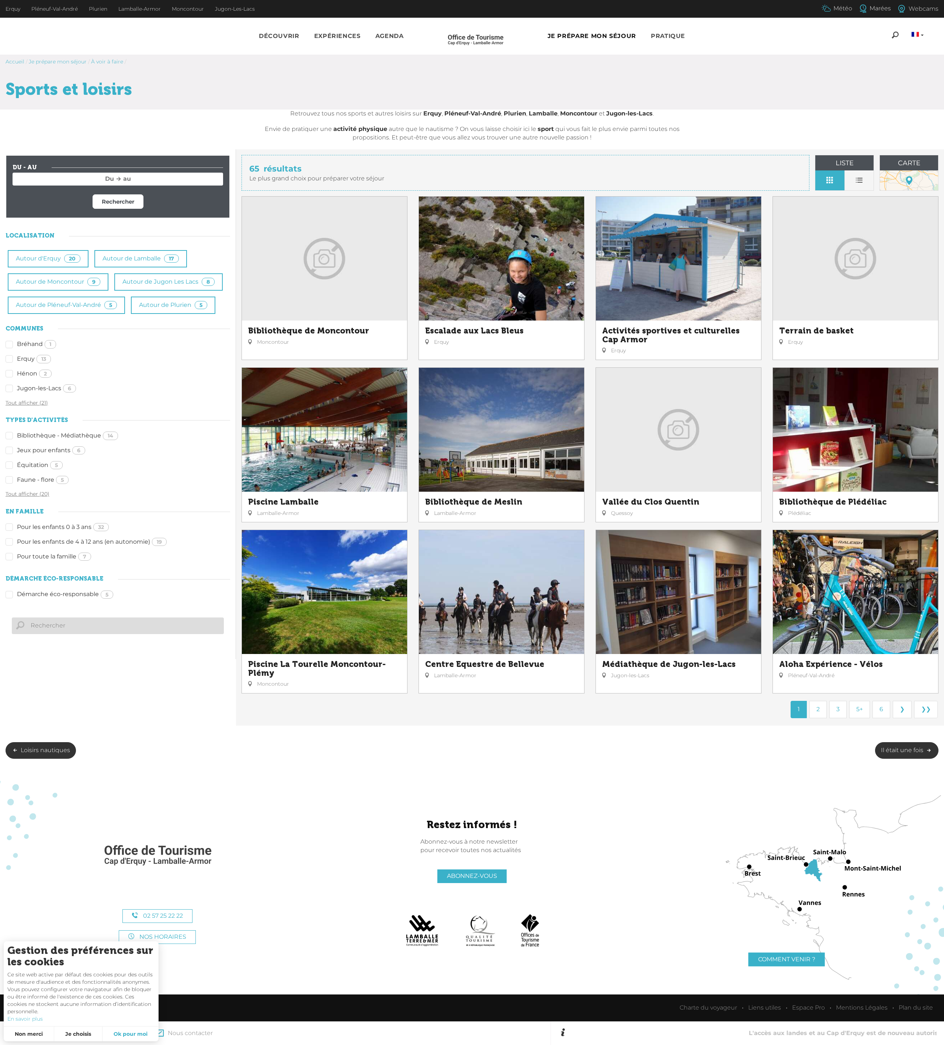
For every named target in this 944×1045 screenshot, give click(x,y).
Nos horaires (162, 936)
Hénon (32, 373)
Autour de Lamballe (138, 258)
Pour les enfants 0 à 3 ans (60, 526)
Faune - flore (40, 479)
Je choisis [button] (78, 1034)
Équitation (37, 464)
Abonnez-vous (472, 875)
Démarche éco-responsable (62, 594)
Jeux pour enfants (48, 450)
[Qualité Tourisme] (480, 930)
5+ (859, 709)
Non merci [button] (29, 1034)
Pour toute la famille (51, 556)
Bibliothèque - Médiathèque (65, 435)
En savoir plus (25, 1018)
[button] (279, 36)
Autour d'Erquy (46, 258)
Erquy (31, 358)
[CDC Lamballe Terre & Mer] (422, 930)
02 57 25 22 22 (162, 915)
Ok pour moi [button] (131, 1034)
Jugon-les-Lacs (44, 388)
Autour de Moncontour (56, 281)
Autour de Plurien (170, 304)
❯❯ (926, 709)
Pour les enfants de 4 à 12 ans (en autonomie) (89, 541)
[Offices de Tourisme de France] (530, 930)
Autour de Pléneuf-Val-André (64, 304)
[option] (752, 1033)
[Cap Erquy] (157, 856)
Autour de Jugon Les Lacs (166, 281)
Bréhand (34, 343)
